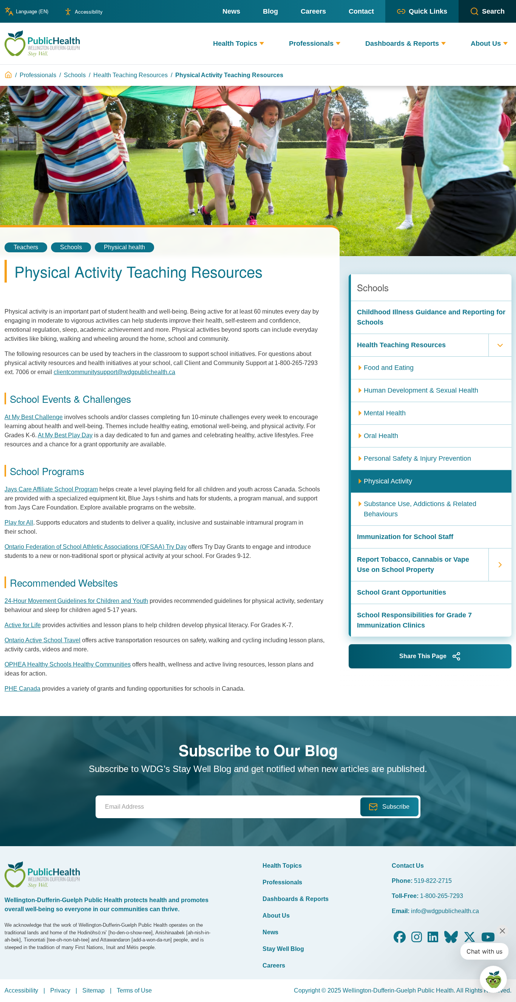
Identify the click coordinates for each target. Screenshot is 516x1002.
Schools (75, 75)
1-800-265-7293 (441, 896)
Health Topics (282, 865)
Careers (274, 965)
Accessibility (89, 11)
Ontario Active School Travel (42, 640)
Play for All (19, 522)
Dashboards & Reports (296, 899)
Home (8, 75)
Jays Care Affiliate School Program (51, 489)
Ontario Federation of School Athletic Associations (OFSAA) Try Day (96, 547)
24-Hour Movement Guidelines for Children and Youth (76, 601)
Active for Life (23, 625)
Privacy (60, 990)
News (270, 932)
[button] (261, 43)
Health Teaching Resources (130, 75)
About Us (276, 915)
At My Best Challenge (34, 417)
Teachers (26, 247)
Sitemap (93, 990)
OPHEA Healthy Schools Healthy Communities (68, 664)
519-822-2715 (433, 881)
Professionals (38, 75)
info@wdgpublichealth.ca (445, 911)
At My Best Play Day (65, 435)
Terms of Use (134, 990)
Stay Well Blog (283, 949)
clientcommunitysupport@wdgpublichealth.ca (114, 372)
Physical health (124, 247)
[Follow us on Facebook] (400, 939)
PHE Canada (22, 688)
